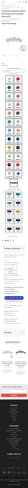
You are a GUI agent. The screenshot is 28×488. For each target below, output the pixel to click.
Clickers (14, 436)
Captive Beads (14, 445)
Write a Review (5, 21)
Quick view (7, 371)
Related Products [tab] (12, 342)
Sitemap (14, 420)
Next (26, 354)
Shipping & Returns (14, 412)
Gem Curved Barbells (14, 441)
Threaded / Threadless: (14, 68)
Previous (2, 354)
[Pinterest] (13, 240)
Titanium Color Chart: (14, 189)
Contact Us (14, 416)
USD (20, 2)
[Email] (5, 240)
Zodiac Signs (14, 434)
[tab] (14, 248)
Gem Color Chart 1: (14, 74)
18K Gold (14, 432)
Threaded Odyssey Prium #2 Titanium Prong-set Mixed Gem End (21, 364)
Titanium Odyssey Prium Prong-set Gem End (7, 363)
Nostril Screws (14, 443)
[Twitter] (10, 240)
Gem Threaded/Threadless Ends (14, 439)
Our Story (14, 414)
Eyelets (14, 447)
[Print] (8, 240)
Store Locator (14, 408)
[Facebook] (3, 240)
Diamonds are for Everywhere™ (14, 430)
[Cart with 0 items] (23, 2)
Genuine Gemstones (14, 428)
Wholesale (14, 410)
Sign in (14, 418)
